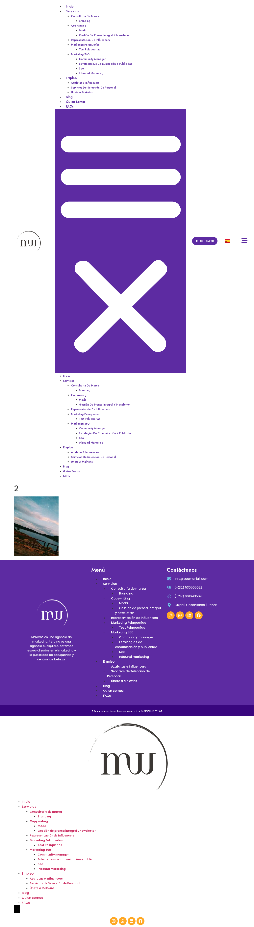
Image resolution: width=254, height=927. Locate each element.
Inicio (70, 6)
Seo (81, 68)
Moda (83, 30)
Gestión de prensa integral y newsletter (104, 35)
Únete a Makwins (82, 92)
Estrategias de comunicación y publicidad (106, 64)
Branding (84, 21)
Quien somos (76, 101)
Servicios (72, 11)
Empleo (71, 78)
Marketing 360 (80, 54)
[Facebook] (199, 615)
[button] (120, 241)
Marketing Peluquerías (85, 45)
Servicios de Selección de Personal (93, 88)
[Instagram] (171, 615)
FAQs (70, 106)
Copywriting (78, 26)
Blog (69, 97)
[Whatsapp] (180, 615)
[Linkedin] (189, 615)
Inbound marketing (91, 73)
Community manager (92, 59)
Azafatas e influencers (85, 83)
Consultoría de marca (85, 16)
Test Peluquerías (89, 49)
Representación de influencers (90, 40)
